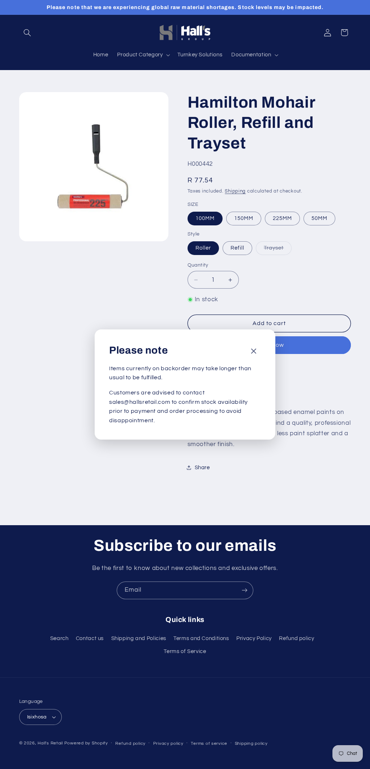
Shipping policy (251, 744)
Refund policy (296, 638)
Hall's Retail (50, 743)
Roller (203, 248)
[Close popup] (253, 351)
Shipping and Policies (138, 638)
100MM (205, 218)
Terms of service (209, 744)
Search (59, 638)
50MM (319, 218)
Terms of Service (185, 651)
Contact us (90, 638)
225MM (282, 218)
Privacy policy (168, 744)
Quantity (198, 265)
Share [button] (202, 467)
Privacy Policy (254, 638)
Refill (237, 248)
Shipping (235, 191)
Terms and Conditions (201, 638)
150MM (243, 218)
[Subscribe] (244, 590)
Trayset (278, 250)
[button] (27, 32)
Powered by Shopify (86, 743)
